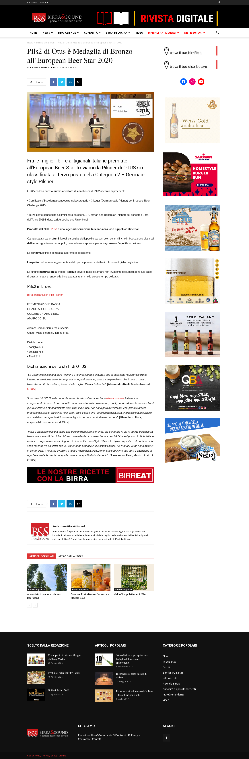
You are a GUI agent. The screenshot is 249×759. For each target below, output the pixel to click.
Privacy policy (50, 755)
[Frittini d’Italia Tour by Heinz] (36, 677)
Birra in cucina (116, 32)
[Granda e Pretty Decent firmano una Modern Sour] (90, 577)
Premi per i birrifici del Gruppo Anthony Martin (64, 657)
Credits (62, 755)
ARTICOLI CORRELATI (41, 556)
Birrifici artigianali (162, 32)
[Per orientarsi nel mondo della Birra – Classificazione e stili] (104, 695)
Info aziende (67, 32)
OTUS (31, 388)
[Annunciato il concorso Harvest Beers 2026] (47, 577)
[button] (217, 33)
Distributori (193, 32)
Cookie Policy (34, 755)
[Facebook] (219, 2)
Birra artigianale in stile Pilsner (45, 294)
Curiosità (91, 32)
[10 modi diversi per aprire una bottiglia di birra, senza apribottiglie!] (104, 659)
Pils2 (54, 229)
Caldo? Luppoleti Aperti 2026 (129, 594)
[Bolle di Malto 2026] (36, 695)
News (46, 32)
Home (33, 32)
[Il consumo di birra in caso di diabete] (104, 678)
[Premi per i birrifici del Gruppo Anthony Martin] (36, 659)
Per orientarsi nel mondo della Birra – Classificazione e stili (134, 693)
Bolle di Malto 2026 (58, 690)
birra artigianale (115, 398)
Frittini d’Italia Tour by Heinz (63, 672)
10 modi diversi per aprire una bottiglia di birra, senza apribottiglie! (131, 658)
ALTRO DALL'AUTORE (70, 556)
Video (139, 32)
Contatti (44, 2)
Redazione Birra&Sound (43, 67)
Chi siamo (32, 2)
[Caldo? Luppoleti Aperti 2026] (134, 577)
